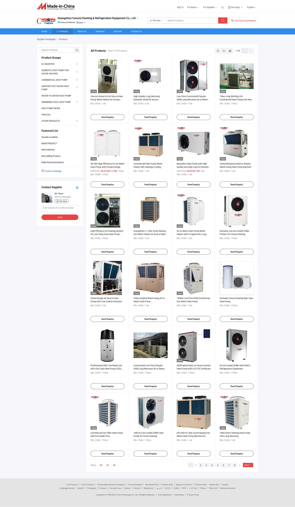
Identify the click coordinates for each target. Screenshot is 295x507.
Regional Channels (184, 484)
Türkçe (202, 488)
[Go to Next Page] (250, 50)
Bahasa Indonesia (227, 488)
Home (44, 31)
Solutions (100, 31)
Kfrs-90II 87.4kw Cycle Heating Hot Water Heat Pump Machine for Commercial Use (193, 436)
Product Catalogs (53, 171)
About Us (82, 31)
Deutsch (137, 488)
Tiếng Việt (213, 488)
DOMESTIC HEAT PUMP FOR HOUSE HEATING (55, 72)
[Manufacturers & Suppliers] (56, 6)
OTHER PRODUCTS (50, 120)
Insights (225, 484)
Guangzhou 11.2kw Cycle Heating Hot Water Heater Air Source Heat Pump (150, 234)
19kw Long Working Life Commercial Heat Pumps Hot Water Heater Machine (237, 99)
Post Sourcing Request (245, 20)
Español (80, 488)
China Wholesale (135, 484)
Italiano (127, 488)
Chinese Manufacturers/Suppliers (111, 484)
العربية (159, 488)
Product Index (200, 484)
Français (102, 488)
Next (247, 464)
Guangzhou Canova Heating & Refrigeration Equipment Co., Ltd (97, 18)
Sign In (180, 7)
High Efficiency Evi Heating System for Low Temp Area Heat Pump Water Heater (106, 234)
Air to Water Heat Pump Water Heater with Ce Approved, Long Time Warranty (191, 234)
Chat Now (63, 201)
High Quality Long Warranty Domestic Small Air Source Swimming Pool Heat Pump (147, 99)
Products (64, 31)
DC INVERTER (48, 63)
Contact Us (136, 31)
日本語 (176, 488)
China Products (87, 484)
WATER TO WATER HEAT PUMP (56, 95)
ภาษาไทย (193, 488)
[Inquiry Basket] (222, 7)
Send (60, 217)
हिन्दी (184, 488)
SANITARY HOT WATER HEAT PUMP (55, 88)
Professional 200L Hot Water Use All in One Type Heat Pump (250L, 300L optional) (106, 368)
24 (101, 465)
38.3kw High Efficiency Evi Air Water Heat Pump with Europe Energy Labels (107, 167)
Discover (118, 31)
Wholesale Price (151, 484)
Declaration (179, 494)
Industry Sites (167, 484)
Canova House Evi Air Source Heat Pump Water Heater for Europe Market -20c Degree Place (106, 99)
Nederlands (148, 488)
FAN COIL (46, 114)
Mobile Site (214, 484)
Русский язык (115, 488)
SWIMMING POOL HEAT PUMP (56, 101)
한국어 (167, 488)
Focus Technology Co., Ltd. (127, 494)
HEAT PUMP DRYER (50, 108)
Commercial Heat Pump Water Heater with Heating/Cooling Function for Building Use (148, 167)
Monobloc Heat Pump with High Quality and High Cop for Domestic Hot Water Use (193, 167)
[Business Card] (77, 187)
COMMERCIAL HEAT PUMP (54, 79)
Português (91, 488)
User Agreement (164, 494)
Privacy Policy (193, 494)
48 (114, 465)
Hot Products (72, 484)
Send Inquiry (107, 117)
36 (107, 465)
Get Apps (235, 7)
